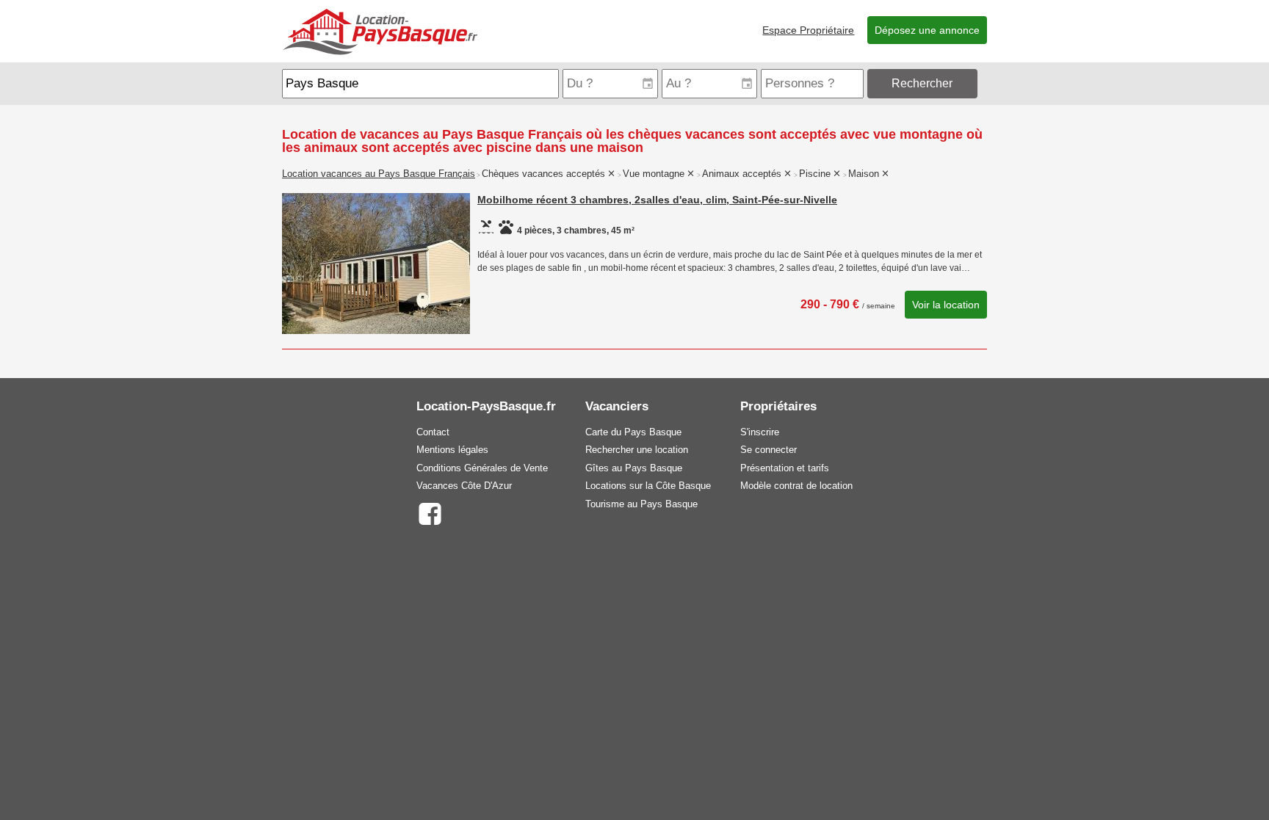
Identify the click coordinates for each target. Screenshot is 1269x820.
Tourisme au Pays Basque (641, 503)
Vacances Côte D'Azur (464, 485)
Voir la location (946, 305)
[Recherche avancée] (984, 83)
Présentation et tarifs (784, 468)
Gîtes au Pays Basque (633, 468)
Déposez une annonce (927, 30)
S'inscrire (759, 432)
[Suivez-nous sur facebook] (429, 512)
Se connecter (768, 449)
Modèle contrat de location (796, 485)
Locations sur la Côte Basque (648, 485)
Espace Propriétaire (808, 30)
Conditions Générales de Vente (482, 468)
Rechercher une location (636, 449)
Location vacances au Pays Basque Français (378, 174)
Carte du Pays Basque (633, 432)
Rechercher (922, 83)
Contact (432, 432)
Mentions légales (452, 449)
